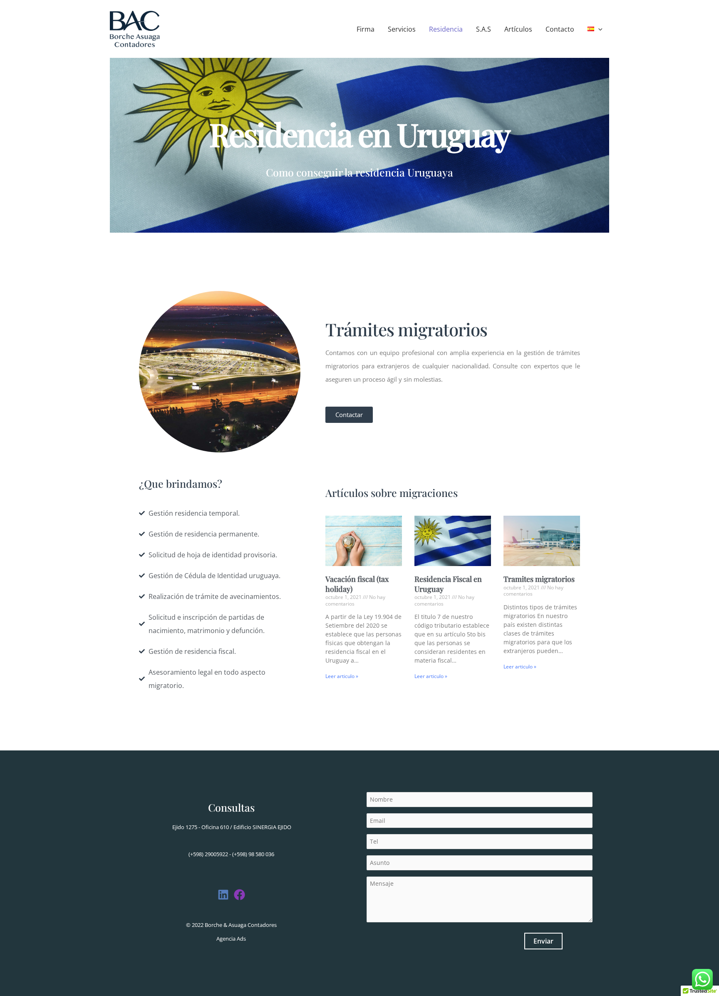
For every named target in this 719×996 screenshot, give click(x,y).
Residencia (446, 29)
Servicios (402, 29)
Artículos (518, 29)
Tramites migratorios (539, 579)
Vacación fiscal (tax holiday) (357, 584)
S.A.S (483, 29)
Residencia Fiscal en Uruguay (448, 584)
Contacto (559, 29)
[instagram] (239, 894)
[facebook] (223, 894)
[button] (598, 29)
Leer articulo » (341, 676)
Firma (365, 29)
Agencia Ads (231, 938)
